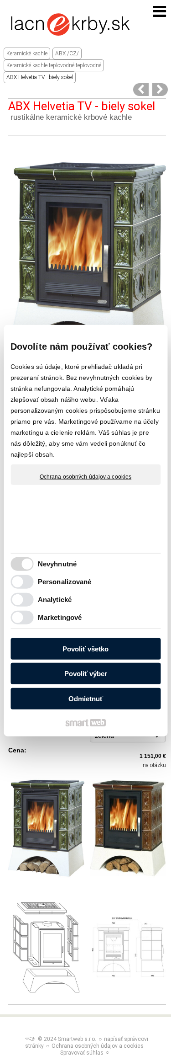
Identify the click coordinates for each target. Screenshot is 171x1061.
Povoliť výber (85, 673)
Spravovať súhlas (82, 1053)
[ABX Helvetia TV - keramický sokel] (160, 89)
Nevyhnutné (57, 564)
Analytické (55, 599)
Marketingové (60, 617)
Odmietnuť (85, 698)
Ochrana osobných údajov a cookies (85, 476)
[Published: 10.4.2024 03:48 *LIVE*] (29, 1039)
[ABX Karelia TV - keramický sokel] (141, 89)
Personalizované (65, 582)
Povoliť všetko (85, 648)
